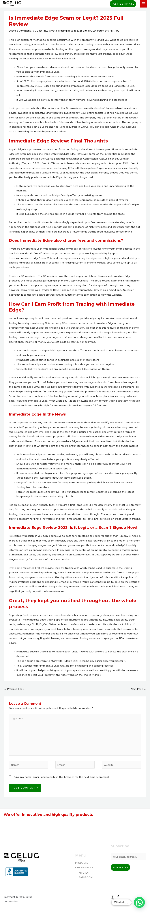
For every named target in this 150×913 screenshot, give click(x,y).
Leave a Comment (20, 30)
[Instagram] (112, 897)
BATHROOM (86, 877)
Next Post (138, 689)
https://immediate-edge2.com (27, 258)
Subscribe (120, 867)
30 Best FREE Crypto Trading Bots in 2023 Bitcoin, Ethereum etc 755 (73, 30)
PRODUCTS (81, 862)
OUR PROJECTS (84, 867)
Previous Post (14, 689)
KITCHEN (84, 872)
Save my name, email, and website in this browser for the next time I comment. (62, 777)
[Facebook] (118, 897)
